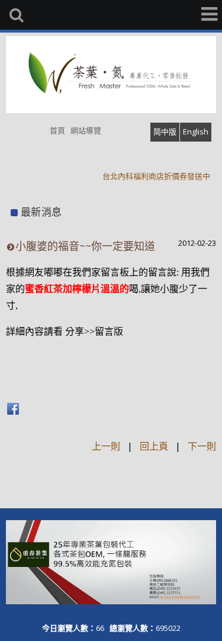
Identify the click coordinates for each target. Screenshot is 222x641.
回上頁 (154, 446)
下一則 (202, 446)
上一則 (106, 446)
